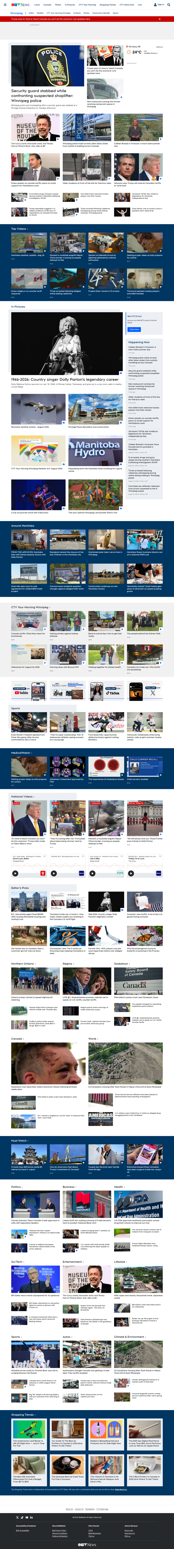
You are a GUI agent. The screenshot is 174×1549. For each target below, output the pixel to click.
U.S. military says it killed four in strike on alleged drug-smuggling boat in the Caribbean (138, 1114)
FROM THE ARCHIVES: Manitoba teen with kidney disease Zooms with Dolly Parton (28, 554)
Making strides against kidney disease (64, 634)
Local (37, 5)
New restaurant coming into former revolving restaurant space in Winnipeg (103, 104)
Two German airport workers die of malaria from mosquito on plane (146, 1231)
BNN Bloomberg (94, 1533)
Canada (47, 5)
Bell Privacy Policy (59, 1530)
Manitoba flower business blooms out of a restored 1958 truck (144, 553)
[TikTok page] (22, 1517)
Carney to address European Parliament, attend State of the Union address (42, 1247)
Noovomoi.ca (130, 1533)
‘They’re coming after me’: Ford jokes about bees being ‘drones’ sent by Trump (67, 841)
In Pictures (70, 5)
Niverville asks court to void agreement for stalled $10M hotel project (26, 588)
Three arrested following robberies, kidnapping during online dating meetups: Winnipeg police (95, 211)
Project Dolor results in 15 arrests (103, 291)
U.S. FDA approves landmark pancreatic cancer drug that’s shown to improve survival (136, 1221)
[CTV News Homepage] (20, 4)
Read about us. (121, 1489)
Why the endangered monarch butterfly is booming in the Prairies (143, 949)
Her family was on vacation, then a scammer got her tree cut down (27, 949)
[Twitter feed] (17, 1517)
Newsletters (90, 1509)
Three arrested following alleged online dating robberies (65, 292)
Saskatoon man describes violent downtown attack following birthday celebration (44, 1088)
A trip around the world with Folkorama (29, 513)
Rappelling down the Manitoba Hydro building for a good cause (95, 469)
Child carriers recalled (137, 779)
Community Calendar (101, 13)
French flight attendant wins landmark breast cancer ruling (145, 1245)
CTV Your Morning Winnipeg (58, 13)
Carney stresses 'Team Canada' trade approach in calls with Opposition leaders (35, 1221)
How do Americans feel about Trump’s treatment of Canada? (64, 1168)
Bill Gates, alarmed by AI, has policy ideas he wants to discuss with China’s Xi (44, 1305)
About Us (69, 1509)
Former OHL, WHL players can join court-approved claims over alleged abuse (105, 951)
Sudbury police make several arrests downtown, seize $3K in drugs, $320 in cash (42, 1023)
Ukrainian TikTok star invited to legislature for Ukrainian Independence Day (145, 196)
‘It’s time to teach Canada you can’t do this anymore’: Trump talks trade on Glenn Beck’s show (28, 841)
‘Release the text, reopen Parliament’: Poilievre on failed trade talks (44, 1233)
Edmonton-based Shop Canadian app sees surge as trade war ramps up (144, 1169)
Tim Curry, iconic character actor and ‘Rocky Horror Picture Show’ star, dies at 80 (32, 144)
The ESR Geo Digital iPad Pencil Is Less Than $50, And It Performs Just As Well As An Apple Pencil (145, 1443)
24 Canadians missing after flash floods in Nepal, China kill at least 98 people (124, 1087)
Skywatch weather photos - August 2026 (30, 427)
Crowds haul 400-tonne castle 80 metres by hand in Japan (26, 1168)
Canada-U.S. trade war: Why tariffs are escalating (143, 668)
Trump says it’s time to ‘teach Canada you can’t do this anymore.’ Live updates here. (105, 70)
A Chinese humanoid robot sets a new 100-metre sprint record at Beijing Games (43, 1319)
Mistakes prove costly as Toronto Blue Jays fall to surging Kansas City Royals (34, 1371)
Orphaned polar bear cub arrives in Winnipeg (105, 553)
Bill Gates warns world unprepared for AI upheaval (35, 1295)
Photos (86, 13)
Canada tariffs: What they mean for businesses (28, 634)
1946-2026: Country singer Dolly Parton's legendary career (65, 379)
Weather (40, 13)
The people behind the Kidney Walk (143, 633)
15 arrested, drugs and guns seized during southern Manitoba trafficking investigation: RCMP (44, 196)
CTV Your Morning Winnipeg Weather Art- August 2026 (36, 468)
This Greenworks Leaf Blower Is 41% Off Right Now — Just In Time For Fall (28, 1443)
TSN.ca (91, 1536)
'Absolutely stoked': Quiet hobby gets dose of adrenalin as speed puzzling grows (144, 588)
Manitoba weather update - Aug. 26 (27, 255)
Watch (58, 5)
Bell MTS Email (134, 316)
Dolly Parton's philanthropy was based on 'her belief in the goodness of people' (96, 1322)
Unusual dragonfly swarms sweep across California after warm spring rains (147, 1396)
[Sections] (5, 4)
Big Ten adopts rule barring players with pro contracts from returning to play (44, 1397)
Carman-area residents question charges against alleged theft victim (67, 587)
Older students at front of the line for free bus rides (87, 183)
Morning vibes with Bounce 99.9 (64, 667)
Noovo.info (129, 1530)
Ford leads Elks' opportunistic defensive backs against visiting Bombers (103, 737)
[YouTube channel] (26, 1517)
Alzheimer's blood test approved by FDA (66, 780)
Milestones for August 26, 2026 (25, 667)
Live (140, 5)
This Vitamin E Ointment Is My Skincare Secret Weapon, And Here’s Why (104, 1479)
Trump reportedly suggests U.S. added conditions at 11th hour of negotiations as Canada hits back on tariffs (43, 212)
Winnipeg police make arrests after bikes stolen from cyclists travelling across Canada (85, 144)
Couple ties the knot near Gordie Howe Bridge (103, 1168)
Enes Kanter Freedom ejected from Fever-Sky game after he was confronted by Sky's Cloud (28, 737)
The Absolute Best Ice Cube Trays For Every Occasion (68, 1478)
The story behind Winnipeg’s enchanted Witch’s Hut (92, 513)
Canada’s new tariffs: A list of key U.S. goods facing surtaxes (145, 915)
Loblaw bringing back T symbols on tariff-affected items (95, 1232)
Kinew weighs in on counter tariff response (26, 292)
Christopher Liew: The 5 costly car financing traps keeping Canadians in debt (67, 951)
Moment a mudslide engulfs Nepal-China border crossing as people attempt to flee (66, 257)
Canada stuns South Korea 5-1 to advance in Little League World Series (42, 1383)
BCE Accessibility (22, 1530)
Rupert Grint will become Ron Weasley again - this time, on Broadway (93, 1308)
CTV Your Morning (87, 5)
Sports (115, 13)
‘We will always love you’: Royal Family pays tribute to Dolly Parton (144, 840)
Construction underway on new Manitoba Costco (103, 587)
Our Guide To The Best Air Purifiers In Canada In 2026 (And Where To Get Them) (67, 1443)
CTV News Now (127, 5)
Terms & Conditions (59, 1533)
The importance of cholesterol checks (106, 779)
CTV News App (102, 1509)
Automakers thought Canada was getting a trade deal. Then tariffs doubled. (86, 1371)
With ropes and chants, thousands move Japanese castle (138, 1296)
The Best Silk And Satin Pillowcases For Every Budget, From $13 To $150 (27, 1479)
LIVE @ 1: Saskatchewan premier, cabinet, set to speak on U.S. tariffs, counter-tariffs (85, 998)
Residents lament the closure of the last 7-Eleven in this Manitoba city (66, 553)
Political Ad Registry (60, 1536)
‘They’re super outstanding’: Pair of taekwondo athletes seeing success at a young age (67, 737)
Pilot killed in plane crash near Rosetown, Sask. (136, 997)
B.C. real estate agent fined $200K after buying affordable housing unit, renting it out (28, 916)
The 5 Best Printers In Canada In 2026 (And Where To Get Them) (144, 1478)
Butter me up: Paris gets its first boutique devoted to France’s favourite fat (145, 1321)
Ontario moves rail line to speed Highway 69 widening (31, 998)
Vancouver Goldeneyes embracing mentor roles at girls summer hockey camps (144, 737)
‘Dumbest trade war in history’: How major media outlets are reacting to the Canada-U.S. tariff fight (67, 916)
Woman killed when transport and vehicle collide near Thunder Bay (43, 1008)
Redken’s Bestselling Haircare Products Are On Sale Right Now (105, 1442)
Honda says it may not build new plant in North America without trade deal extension (96, 1383)
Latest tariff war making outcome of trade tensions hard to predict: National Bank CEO (87, 1221)
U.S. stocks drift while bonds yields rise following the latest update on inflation (95, 1247)
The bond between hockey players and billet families (143, 292)
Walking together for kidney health (104, 667)
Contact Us (79, 1509)
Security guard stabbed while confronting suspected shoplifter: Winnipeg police (42, 95)
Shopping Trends (108, 5)
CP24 (90, 1530)
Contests (77, 13)
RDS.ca (127, 1536)
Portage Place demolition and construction (88, 427)
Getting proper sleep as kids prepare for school (144, 256)
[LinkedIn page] (31, 1517)
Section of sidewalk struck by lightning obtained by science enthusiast (102, 257)
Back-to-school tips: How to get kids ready (105, 634)
